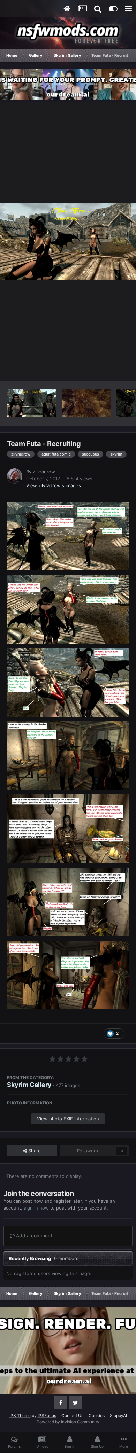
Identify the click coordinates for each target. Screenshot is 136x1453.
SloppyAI (118, 1415)
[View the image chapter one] (31, 403)
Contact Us (72, 1415)
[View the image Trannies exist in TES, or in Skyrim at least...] (86, 403)
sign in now (36, 1208)
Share (34, 1150)
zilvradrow (44, 471)
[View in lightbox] (68, 241)
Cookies (97, 1415)
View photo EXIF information (68, 1118)
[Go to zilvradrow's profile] (14, 476)
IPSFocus (47, 1415)
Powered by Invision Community (68, 1421)
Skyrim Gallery (29, 1084)
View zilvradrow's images (53, 485)
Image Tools (107, 368)
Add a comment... (35, 1235)
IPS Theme (20, 1415)
